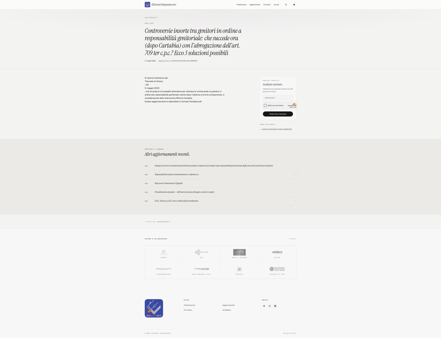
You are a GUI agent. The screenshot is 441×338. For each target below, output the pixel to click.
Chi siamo (267, 5)
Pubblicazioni (241, 5)
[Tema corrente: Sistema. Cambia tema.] (294, 4)
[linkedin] (275, 306)
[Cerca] (285, 4)
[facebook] (264, 306)
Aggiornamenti (255, 5)
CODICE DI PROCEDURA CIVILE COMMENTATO (184, 61)
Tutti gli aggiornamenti (157, 222)
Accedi (276, 5)
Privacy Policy (289, 333)
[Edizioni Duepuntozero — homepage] (154, 308)
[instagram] (269, 306)
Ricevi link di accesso (278, 114)
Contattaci (226, 310)
